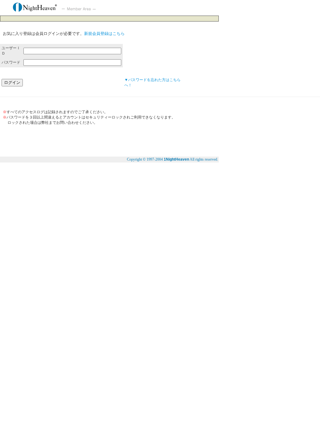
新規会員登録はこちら (104, 33)
